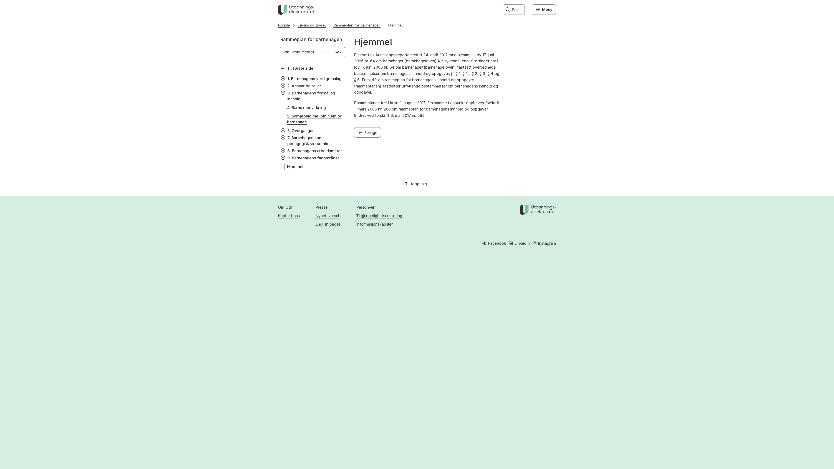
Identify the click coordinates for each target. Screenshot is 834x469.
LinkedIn (522, 243)
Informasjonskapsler (374, 224)
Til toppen (414, 184)
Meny (547, 9)
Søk (338, 52)
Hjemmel (395, 25)
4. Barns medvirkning (306, 107)
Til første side (300, 68)
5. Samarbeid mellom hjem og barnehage (314, 119)
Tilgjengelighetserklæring (379, 215)
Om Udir (285, 207)
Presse (321, 207)
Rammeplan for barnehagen (357, 25)
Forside (284, 25)
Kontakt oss (289, 215)
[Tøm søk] (326, 52)
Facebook (497, 243)
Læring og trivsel (312, 25)
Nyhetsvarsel (327, 215)
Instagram (547, 243)
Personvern (366, 207)
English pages (328, 224)
